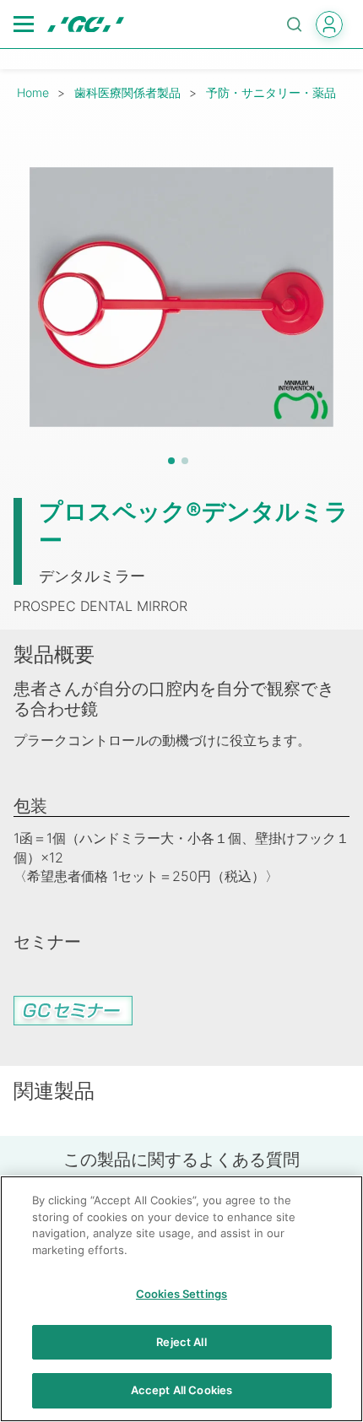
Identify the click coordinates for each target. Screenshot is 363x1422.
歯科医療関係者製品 (127, 92)
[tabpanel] (181, 297)
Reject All (181, 1342)
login (329, 24)
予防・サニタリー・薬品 (271, 92)
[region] (181, 1299)
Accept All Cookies (181, 1390)
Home (33, 92)
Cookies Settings (181, 1293)
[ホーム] (85, 24)
